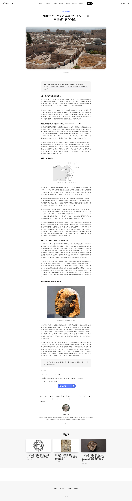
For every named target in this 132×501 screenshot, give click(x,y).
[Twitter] (87, 396)
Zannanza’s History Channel (60, 84)
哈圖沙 (51, 396)
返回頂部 (66, 496)
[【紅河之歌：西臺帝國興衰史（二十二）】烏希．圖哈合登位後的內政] (38, 445)
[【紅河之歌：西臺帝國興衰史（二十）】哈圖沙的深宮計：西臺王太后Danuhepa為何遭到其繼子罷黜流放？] (93, 445)
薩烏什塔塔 (42, 398)
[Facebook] (85, 396)
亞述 (41, 396)
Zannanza (66, 415)
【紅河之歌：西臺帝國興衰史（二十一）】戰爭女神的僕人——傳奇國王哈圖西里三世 (66, 457)
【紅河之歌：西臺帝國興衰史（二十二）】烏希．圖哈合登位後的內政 (38, 456)
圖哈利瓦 (58, 396)
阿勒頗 (67, 398)
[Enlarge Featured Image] (66, 48)
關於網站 (70, 488)
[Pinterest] (92, 396)
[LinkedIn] (89, 396)
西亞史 (49, 398)
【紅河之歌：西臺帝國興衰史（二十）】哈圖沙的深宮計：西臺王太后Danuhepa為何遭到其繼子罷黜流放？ (93, 458)
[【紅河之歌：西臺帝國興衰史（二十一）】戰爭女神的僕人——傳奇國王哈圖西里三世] (66, 445)
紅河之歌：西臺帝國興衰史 (66, 11)
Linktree (62, 488)
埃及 (64, 396)
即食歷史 (63, 492)
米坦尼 (69, 396)
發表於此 (80, 84)
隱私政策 (72, 492)
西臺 (55, 398)
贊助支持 (76, 488)
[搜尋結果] (128, 3)
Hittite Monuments (52, 381)
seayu (55, 488)
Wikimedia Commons (76, 378)
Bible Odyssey (59, 375)
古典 (46, 396)
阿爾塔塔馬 (42, 401)
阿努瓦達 (60, 398)
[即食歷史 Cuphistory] (8, 3)
